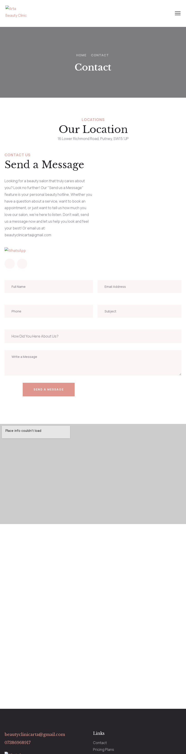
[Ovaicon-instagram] (10, 264)
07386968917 (18, 742)
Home (81, 55)
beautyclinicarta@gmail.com (35, 734)
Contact (100, 742)
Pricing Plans (103, 749)
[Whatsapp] (22, 264)
